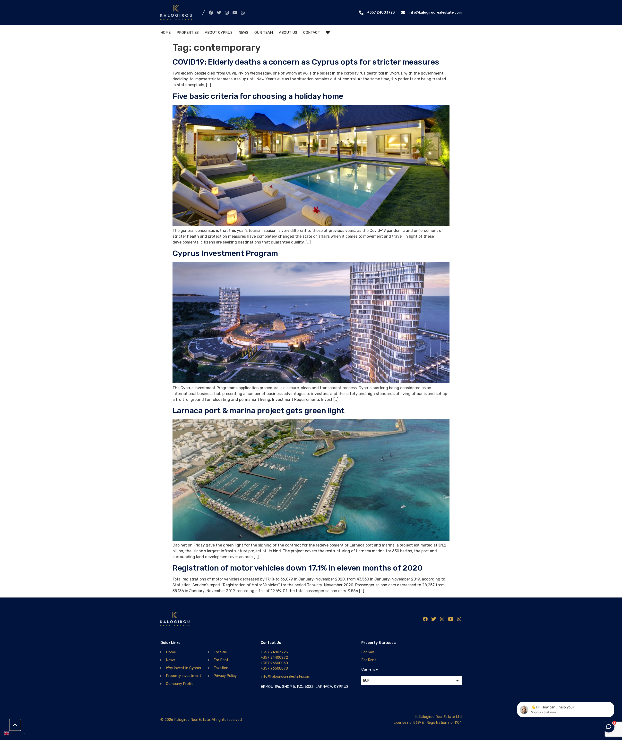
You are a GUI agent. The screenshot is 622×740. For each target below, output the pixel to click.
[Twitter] (219, 12)
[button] (411, 680)
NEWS (243, 32)
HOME (165, 32)
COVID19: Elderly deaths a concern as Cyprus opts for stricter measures (306, 62)
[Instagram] (227, 12)
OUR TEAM (263, 32)
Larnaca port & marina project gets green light (259, 410)
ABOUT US (288, 32)
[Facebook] (211, 12)
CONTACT (311, 32)
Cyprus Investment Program (225, 253)
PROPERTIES (188, 32)
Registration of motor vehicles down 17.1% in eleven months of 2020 (298, 567)
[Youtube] (235, 12)
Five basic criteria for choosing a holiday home (258, 96)
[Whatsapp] (243, 12)
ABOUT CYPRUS (219, 32)
